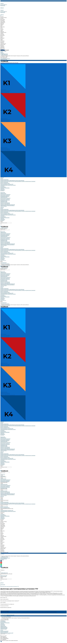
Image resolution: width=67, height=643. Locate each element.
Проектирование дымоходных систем (8, 185)
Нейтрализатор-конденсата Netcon (7, 205)
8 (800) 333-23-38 (3, 575)
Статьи (1, 52)
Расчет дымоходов (4, 182)
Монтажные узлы (3, 200)
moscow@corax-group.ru (5, 58)
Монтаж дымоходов (4, 179)
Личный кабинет (3, 558)
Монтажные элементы (4, 92)
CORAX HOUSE (3, 89)
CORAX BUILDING (3, 147)
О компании (2, 620)
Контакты (2, 220)
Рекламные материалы (4, 187)
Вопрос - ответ (3, 51)
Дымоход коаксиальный (5, 149)
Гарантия (2, 188)
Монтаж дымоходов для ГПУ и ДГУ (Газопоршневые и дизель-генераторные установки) (17, 181)
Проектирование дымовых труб (6, 184)
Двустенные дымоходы (5, 91)
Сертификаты (3, 186)
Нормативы (2, 189)
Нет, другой (7, 50)
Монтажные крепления (5, 121)
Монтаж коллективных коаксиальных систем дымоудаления (12, 180)
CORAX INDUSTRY (3, 118)
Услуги (1, 208)
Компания (2, 215)
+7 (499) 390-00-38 (4, 556)
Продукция (2, 192)
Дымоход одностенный (5, 148)
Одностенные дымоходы (5, 90)
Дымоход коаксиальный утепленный (7, 150)
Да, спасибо (2, 50)
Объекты (2, 207)
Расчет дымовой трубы (5, 183)
